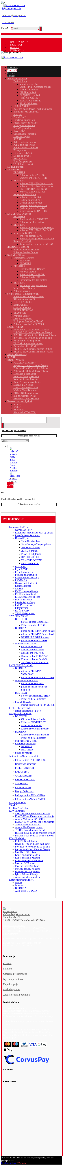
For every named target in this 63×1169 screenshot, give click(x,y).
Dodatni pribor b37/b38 (32, 652)
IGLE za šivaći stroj (18, 808)
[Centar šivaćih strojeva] (14, 5)
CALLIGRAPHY (24, 775)
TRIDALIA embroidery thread (30, 830)
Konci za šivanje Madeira (27, 857)
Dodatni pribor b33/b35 (32, 649)
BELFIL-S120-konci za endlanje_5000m (35, 833)
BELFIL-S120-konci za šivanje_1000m (34, 835)
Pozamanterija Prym (18, 527)
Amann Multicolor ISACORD (30, 819)
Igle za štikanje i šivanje (26, 874)
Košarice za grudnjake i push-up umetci (34, 532)
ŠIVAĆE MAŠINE (18, 616)
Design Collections (24, 791)
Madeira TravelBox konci (27, 868)
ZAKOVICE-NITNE (31, 560)
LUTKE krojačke (17, 802)
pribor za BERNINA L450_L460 (37, 677)
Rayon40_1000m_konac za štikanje (32, 844)
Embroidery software (25, 743)
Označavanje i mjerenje (26, 583)
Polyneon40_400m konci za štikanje (32, 846)
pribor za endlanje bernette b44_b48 (34, 688)
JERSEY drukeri (29, 550)
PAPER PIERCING (25, 779)
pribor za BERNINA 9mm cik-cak (38, 634)
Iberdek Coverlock (24, 702)
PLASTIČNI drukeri (31, 554)
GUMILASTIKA (23, 530)
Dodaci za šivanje (23, 599)
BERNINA (20, 628)
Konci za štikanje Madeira (27, 855)
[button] (29, 911)
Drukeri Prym (21, 538)
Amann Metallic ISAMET (28, 824)
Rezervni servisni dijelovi (21, 879)
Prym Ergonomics (24, 572)
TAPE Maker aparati (25, 613)
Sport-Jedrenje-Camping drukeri (36, 544)
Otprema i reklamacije (15, 973)
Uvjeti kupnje (10, 984)
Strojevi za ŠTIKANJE (20, 713)
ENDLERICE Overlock (21, 665)
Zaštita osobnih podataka (16, 994)
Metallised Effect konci (26, 852)
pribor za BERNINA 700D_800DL (31, 673)
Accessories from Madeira (27, 877)
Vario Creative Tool (30, 541)
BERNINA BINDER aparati (35, 637)
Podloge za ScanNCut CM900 (30, 795)
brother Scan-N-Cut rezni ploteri (24, 756)
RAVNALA (21, 580)
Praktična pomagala (24, 605)
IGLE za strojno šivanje (26, 591)
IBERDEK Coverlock (20, 708)
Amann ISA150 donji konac (29, 827)
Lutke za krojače (23, 585)
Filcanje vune (21, 608)
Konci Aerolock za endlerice (29, 860)
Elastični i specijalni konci (27, 535)
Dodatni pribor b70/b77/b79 (34, 656)
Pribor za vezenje (23, 752)
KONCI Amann (17, 810)
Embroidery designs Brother (34, 728)
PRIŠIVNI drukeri (30, 563)
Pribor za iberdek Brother (33, 699)
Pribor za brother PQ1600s (34, 625)
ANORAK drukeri (30, 547)
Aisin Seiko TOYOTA (26, 890)
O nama (7, 963)
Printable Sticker (23, 787)
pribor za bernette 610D (32, 683)
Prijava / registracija (11, 8)
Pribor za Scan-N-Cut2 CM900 (30, 799)
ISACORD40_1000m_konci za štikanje (34, 816)
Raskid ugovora (11, 989)
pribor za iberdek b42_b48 (28, 710)
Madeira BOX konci (25, 863)
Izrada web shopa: (9, 1163)
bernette (19, 885)
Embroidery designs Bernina (35, 734)
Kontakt (7, 968)
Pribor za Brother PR (31, 725)
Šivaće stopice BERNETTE (34, 662)
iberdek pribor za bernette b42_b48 (38, 705)
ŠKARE (19, 588)
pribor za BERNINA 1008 (34, 640)
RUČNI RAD (22, 610)
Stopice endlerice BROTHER (35, 695)
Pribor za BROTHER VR (33, 722)
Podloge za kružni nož (26, 574)
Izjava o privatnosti (13, 979)
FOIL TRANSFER (24, 768)
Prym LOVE (21, 569)
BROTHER (21, 619)
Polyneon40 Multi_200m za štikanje (32, 849)
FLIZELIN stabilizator (26, 841)
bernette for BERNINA (26, 680)
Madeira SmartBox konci (27, 866)
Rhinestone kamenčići (25, 764)
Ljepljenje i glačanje (25, 602)
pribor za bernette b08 (31, 646)
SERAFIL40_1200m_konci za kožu (32, 813)
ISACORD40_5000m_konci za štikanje (34, 822)
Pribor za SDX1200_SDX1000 (30, 760)
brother (18, 882)
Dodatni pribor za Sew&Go (34, 659)
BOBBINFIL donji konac (27, 871)
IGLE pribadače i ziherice (27, 597)
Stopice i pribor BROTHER (34, 622)
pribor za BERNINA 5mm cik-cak (38, 631)
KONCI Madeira (17, 838)
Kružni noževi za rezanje (27, 577)
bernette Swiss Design (26, 643)
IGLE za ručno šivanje (26, 594)
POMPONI (20, 566)
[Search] (40, 29)
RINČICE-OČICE (30, 557)
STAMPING (21, 783)
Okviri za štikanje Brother (33, 719)
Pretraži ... (6, 28)
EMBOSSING (22, 771)
